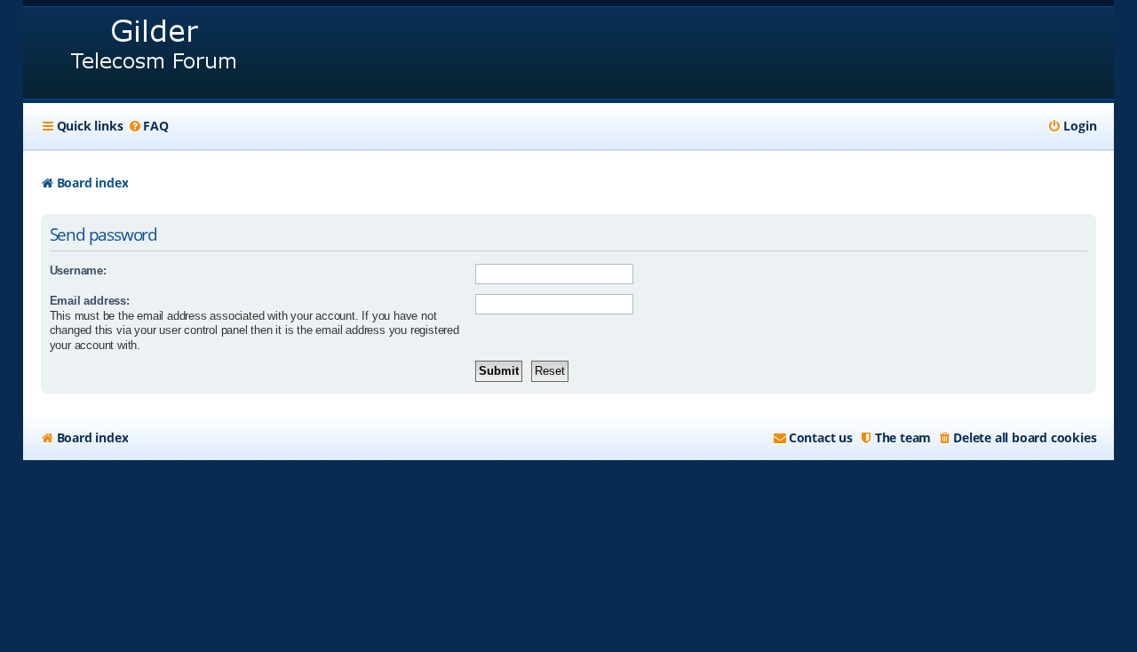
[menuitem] (147, 126)
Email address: (90, 300)
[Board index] (155, 53)
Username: (78, 270)
